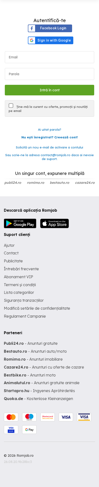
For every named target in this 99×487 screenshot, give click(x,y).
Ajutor (9, 245)
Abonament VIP (18, 276)
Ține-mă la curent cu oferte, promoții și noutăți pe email (48, 109)
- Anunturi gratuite (31, 343)
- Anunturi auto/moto (35, 351)
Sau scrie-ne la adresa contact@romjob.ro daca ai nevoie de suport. (49, 157)
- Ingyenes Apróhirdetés (39, 390)
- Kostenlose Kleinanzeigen (38, 398)
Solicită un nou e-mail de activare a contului (49, 147)
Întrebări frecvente (21, 268)
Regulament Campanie (25, 316)
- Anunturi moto (30, 375)
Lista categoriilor (19, 292)
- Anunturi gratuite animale (42, 382)
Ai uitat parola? (49, 129)
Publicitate (13, 261)
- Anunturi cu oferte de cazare (44, 367)
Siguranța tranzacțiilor (24, 300)
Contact (11, 253)
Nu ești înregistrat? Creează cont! (49, 137)
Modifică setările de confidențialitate (37, 308)
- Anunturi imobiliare (33, 359)
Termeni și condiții (20, 284)
